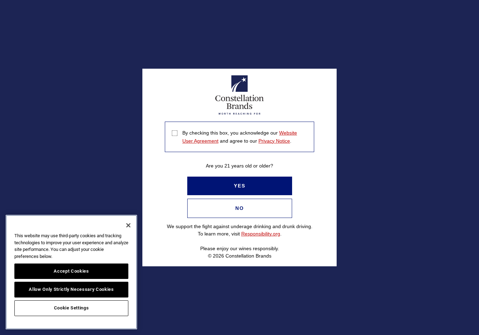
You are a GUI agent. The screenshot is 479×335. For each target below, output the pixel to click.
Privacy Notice (274, 141)
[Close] (128, 225)
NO (239, 208)
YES (239, 186)
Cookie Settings (71, 307)
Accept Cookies (71, 271)
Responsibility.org (260, 234)
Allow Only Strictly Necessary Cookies (71, 289)
